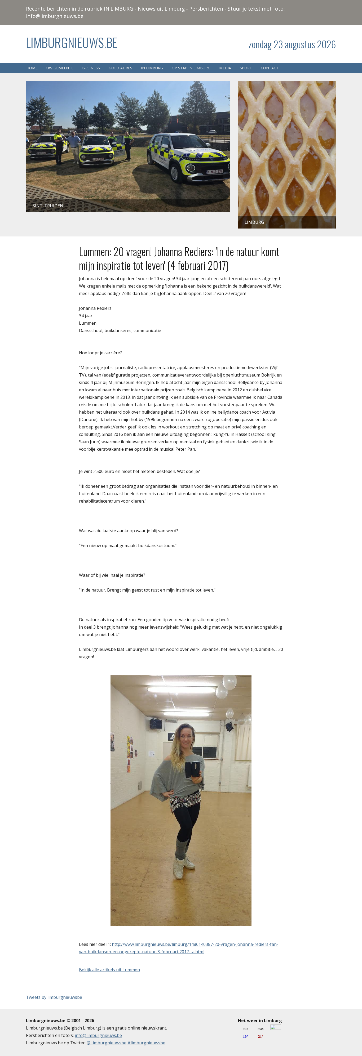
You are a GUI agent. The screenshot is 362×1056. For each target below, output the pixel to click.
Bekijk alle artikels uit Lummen (109, 970)
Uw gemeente (59, 67)
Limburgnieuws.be (71, 42)
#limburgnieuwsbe (146, 1043)
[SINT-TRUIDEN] (128, 85)
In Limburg (152, 67)
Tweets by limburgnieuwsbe (54, 997)
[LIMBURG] (287, 85)
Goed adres (120, 67)
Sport (246, 67)
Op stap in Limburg (191, 67)
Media (225, 67)
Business (91, 67)
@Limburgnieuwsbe (106, 1043)
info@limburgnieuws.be (98, 1035)
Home (32, 67)
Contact (270, 67)
